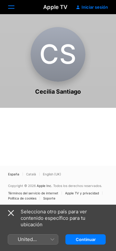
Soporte (49, 198)
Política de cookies (22, 198)
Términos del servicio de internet (33, 193)
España (13, 174)
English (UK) (52, 174)
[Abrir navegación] (15, 7)
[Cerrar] (11, 213)
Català (31, 174)
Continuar (86, 239)
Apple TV (55, 7)
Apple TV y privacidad (82, 193)
